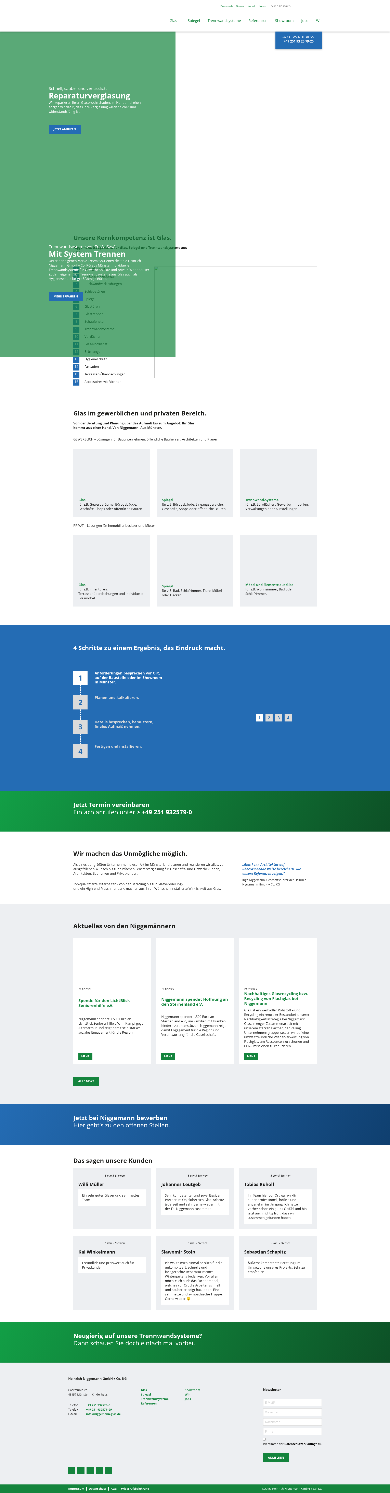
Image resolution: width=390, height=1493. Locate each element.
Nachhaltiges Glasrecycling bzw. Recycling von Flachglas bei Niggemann (276, 998)
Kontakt (252, 6)
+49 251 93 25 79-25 (299, 41)
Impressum (76, 1489)
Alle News (86, 1081)
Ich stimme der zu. (292, 1444)
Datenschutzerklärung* (300, 1444)
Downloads (226, 6)
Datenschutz (97, 1489)
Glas (173, 20)
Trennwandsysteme (224, 20)
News (262, 6)
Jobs (305, 20)
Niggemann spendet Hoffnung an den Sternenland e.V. (194, 1002)
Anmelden (276, 1457)
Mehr (85, 1056)
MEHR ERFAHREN (66, 296)
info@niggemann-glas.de (103, 1414)
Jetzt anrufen (65, 129)
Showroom (284, 20)
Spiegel (194, 20)
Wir (319, 20)
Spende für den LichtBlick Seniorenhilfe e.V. (104, 1003)
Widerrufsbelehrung (135, 1489)
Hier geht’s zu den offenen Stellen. (122, 1125)
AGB (114, 1489)
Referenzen (258, 20)
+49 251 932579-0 (167, 812)
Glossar (240, 6)
